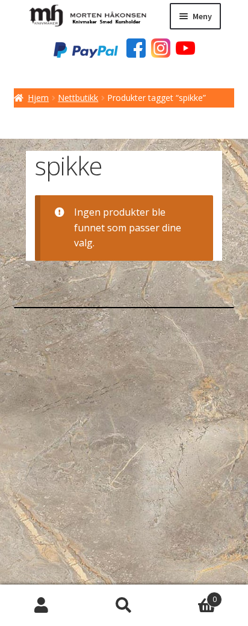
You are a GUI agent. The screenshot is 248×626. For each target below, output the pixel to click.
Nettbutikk (78, 97)
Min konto (41, 605)
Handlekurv (191, 595)
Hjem (38, 97)
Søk (123, 605)
